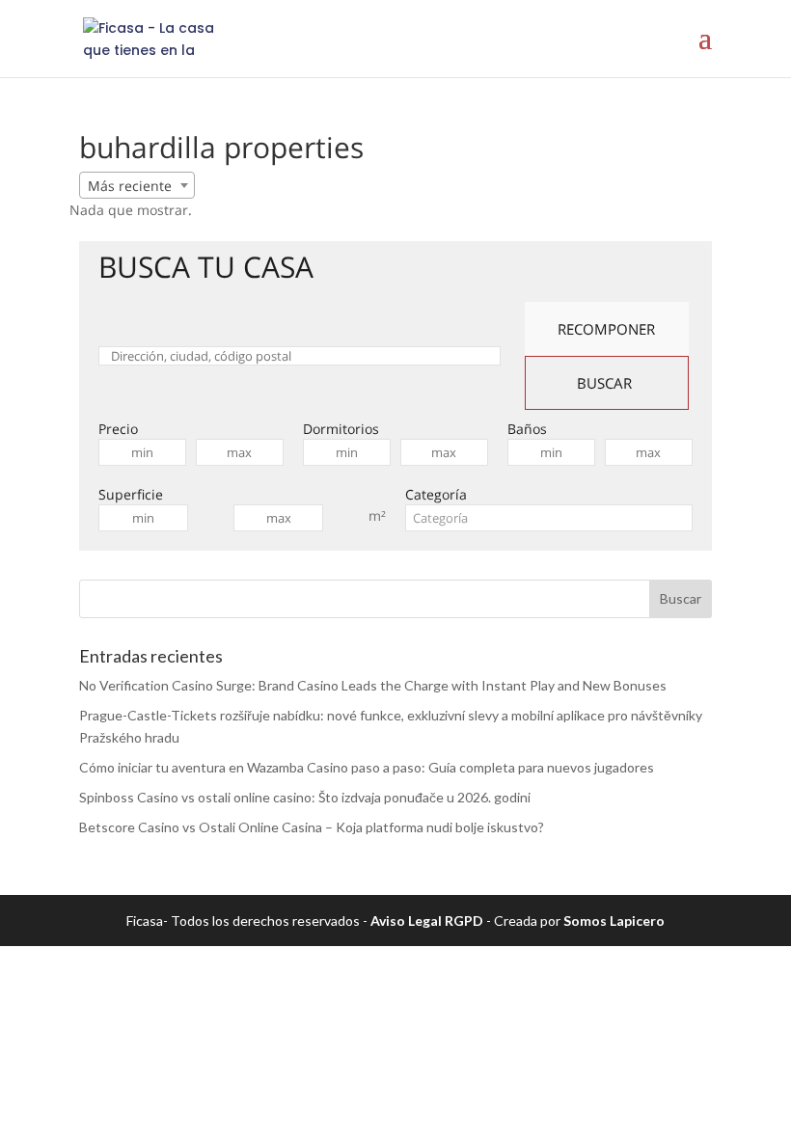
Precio (118, 429)
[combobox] (137, 185)
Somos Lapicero (614, 920)
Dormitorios (341, 429)
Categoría (436, 494)
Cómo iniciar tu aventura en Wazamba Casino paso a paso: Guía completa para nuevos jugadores (366, 767)
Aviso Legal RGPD (426, 920)
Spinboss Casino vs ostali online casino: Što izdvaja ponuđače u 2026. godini (305, 797)
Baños (527, 429)
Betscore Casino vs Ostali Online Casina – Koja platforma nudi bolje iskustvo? (311, 827)
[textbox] (549, 518)
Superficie (130, 494)
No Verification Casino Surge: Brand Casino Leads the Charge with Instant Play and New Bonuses (373, 685)
